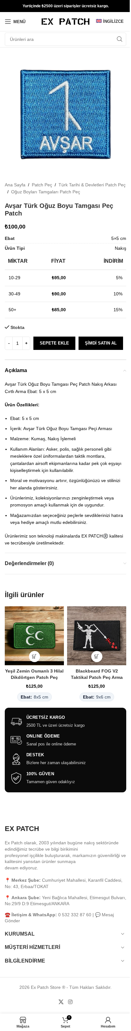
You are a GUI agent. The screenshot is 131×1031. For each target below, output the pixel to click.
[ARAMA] (119, 39)
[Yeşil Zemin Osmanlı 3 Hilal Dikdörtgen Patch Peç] (34, 635)
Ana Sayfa (15, 184)
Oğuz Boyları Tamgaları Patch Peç (45, 191)
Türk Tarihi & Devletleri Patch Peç (92, 184)
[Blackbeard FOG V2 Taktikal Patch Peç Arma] (96, 635)
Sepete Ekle (54, 343)
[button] (34, 656)
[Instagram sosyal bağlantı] (70, 1002)
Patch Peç (42, 184)
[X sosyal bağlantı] (61, 1002)
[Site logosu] (65, 21)
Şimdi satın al (101, 343)
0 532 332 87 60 (74, 914)
